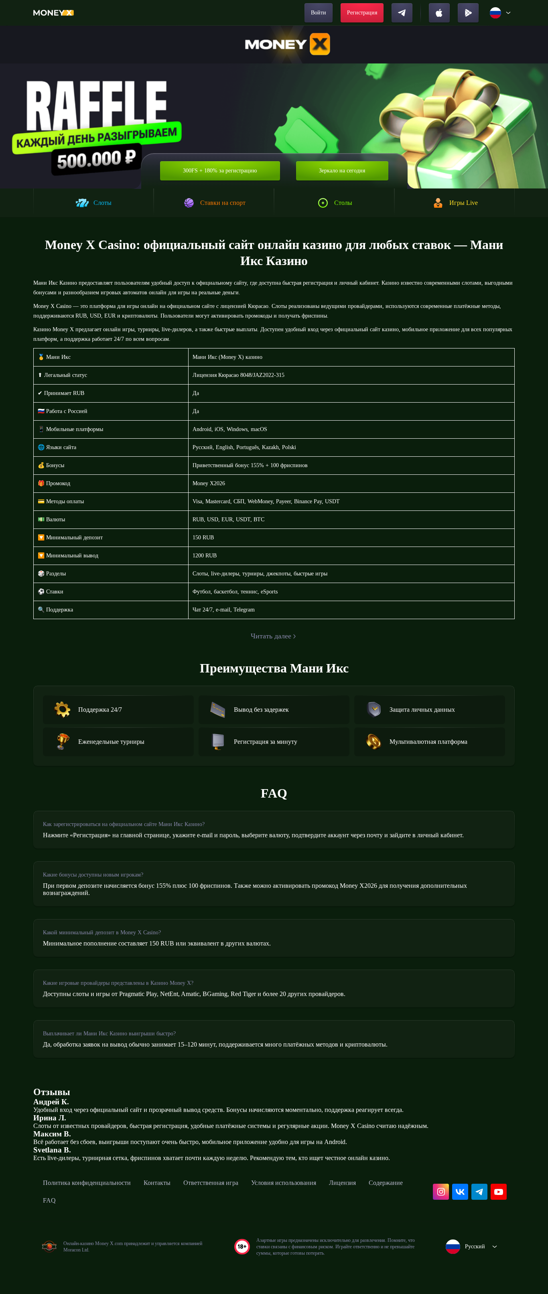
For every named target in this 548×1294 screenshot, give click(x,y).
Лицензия (342, 1182)
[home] (53, 12)
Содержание (386, 1182)
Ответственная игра (210, 1182)
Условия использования (283, 1182)
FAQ (49, 1200)
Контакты (157, 1182)
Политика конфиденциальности (87, 1182)
